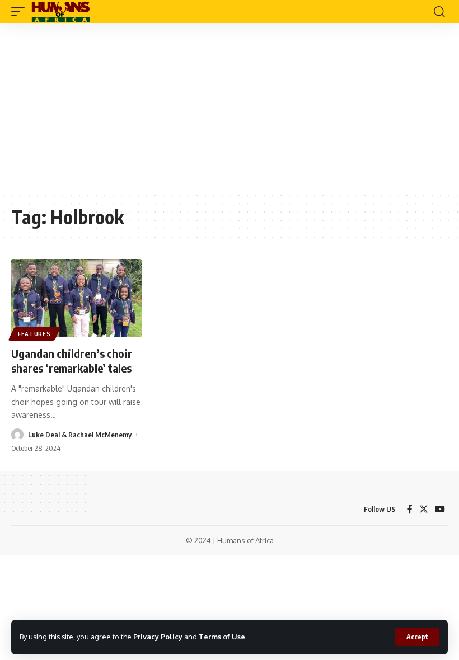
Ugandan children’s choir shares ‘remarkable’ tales (71, 360)
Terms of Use (222, 636)
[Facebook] (409, 509)
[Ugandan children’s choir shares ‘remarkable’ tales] (76, 298)
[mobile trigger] (20, 11)
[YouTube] (440, 509)
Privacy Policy (157, 636)
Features (34, 334)
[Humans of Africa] (60, 11)
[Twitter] (423, 509)
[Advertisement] (229, 107)
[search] (439, 11)
